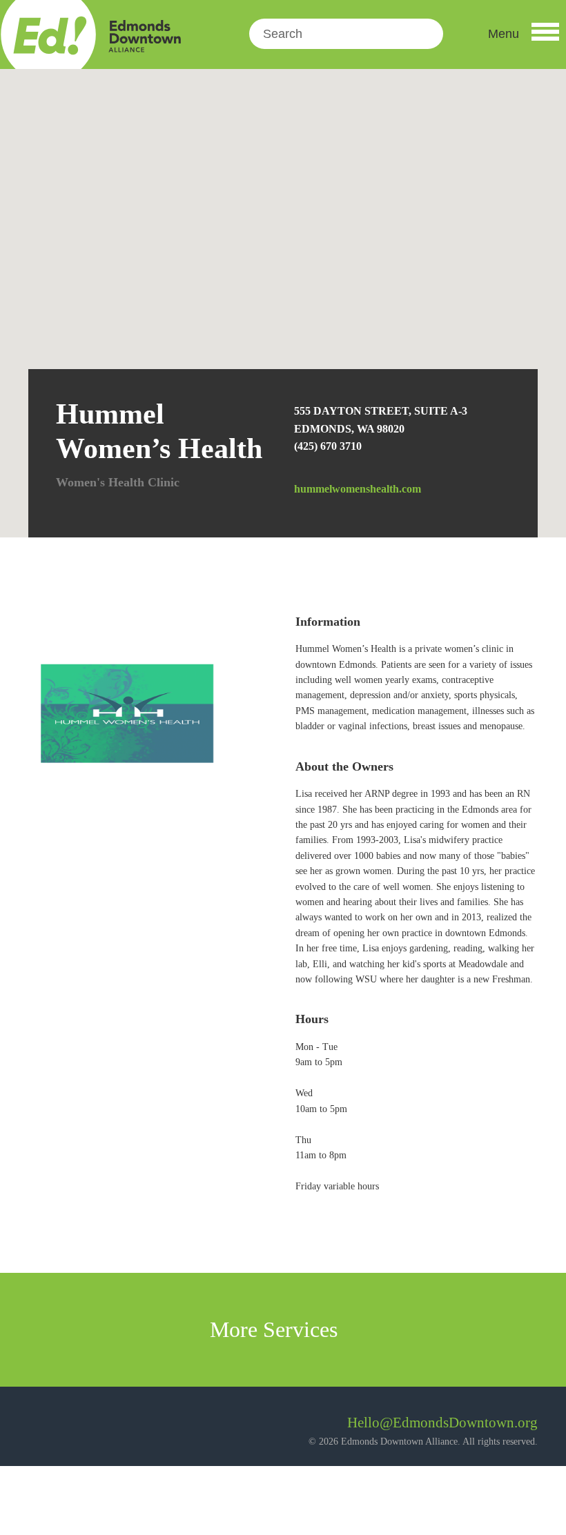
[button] (523, 34)
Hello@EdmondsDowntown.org (442, 1422)
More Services (276, 1329)
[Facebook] (39, 1427)
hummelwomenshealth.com (357, 489)
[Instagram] (76, 1427)
